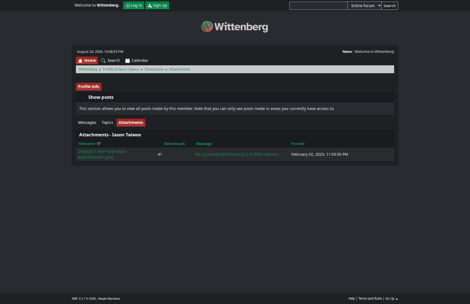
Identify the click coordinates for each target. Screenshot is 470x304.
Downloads (174, 143)
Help (351, 298)
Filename (87, 143)
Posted (297, 143)
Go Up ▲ (391, 298)
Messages (87, 122)
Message (204, 143)
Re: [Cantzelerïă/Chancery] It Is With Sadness (237, 154)
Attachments (131, 122)
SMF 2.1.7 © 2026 (84, 298)
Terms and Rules (370, 298)
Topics (107, 122)
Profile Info (88, 86)
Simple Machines (109, 298)
